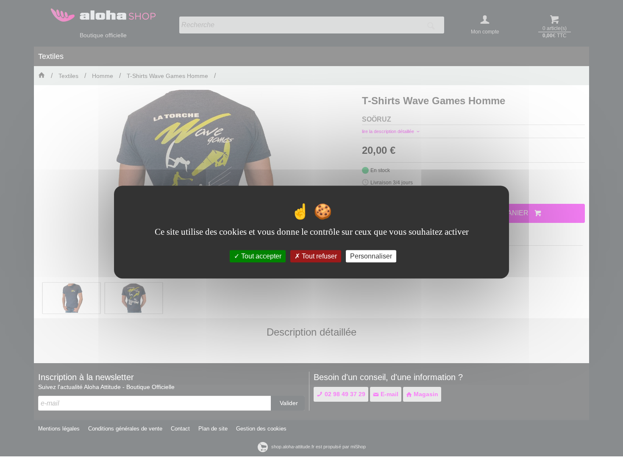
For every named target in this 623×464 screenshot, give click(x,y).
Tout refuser (318, 256)
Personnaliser (371, 256)
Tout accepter (260, 256)
